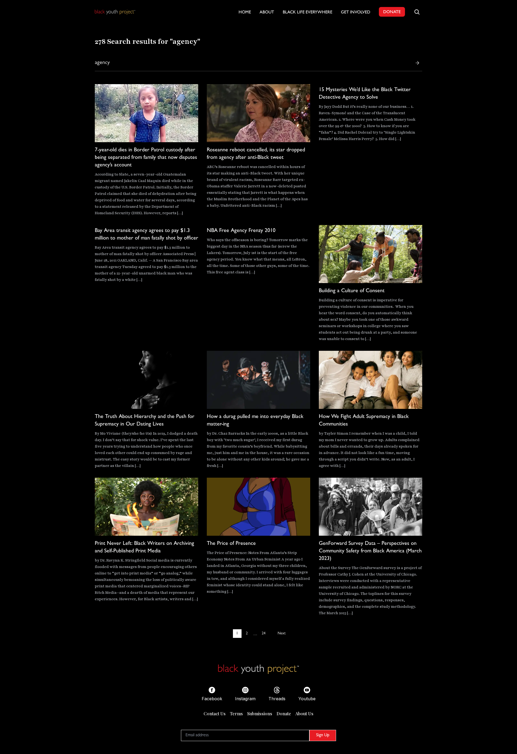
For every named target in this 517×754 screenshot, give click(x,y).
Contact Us (215, 713)
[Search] (417, 63)
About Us (304, 713)
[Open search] (416, 11)
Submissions (259, 713)
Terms (236, 713)
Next (281, 633)
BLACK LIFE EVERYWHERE (307, 12)
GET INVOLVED (355, 12)
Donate (284, 713)
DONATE (392, 12)
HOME (245, 12)
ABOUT (267, 12)
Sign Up (322, 735)
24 (264, 633)
